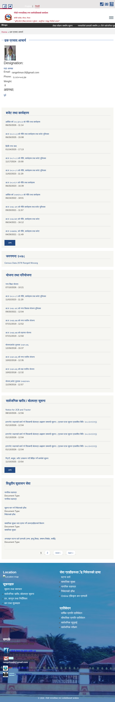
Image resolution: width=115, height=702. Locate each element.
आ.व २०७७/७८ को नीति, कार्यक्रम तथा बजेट (23, 231)
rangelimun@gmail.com (15, 662)
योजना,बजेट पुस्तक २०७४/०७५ (18, 381)
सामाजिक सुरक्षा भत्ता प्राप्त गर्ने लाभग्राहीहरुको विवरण (24, 523)
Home (4, 32)
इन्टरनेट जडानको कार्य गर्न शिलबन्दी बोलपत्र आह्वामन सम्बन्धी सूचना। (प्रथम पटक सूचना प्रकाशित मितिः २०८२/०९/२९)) (51, 422)
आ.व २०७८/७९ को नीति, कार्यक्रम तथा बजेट (23, 219)
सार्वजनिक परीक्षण (69, 627)
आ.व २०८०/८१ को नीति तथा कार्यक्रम (20, 182)
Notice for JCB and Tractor (18, 410)
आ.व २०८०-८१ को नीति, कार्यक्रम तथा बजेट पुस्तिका (26, 170)
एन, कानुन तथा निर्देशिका (15, 598)
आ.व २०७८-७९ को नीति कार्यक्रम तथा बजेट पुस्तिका (25, 207)
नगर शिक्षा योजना (12, 284)
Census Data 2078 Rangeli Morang (21, 263)
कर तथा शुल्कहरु (12, 603)
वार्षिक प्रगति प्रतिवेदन (71, 613)
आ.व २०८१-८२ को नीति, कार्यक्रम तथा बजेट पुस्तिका (26, 158)
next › (58, 553)
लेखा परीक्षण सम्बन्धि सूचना (57, 25)
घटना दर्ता (65, 577)
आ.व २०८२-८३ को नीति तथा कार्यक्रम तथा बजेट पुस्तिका (27, 134)
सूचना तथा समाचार (13, 589)
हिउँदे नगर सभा (11, 146)
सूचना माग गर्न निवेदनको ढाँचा (15, 508)
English (28, 6)
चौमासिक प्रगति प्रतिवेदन (73, 617)
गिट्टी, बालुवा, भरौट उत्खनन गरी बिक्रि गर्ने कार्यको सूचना (27, 458)
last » (70, 553)
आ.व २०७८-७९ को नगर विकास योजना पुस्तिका (23, 308)
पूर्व (5, 95)
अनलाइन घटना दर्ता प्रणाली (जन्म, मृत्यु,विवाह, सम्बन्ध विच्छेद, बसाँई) (30, 538)
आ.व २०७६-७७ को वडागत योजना (18, 332)
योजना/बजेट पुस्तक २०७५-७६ (17, 345)
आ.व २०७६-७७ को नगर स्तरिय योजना (20, 320)
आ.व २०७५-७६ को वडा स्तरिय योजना (20, 369)
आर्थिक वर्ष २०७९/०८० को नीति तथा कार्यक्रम (23, 194)
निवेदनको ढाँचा (9, 514)
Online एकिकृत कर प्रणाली (74, 596)
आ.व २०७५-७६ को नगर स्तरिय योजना (20, 357)
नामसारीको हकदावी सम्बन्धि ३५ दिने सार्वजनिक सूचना (91, 25)
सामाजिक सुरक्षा (10, 530)
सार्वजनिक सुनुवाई (69, 622)
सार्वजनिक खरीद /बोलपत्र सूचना (19, 594)
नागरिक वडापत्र (10, 492)
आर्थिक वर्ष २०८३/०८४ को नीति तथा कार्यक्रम (23, 122)
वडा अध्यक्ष (8, 68)
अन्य (10, 243)
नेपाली (37, 6)
